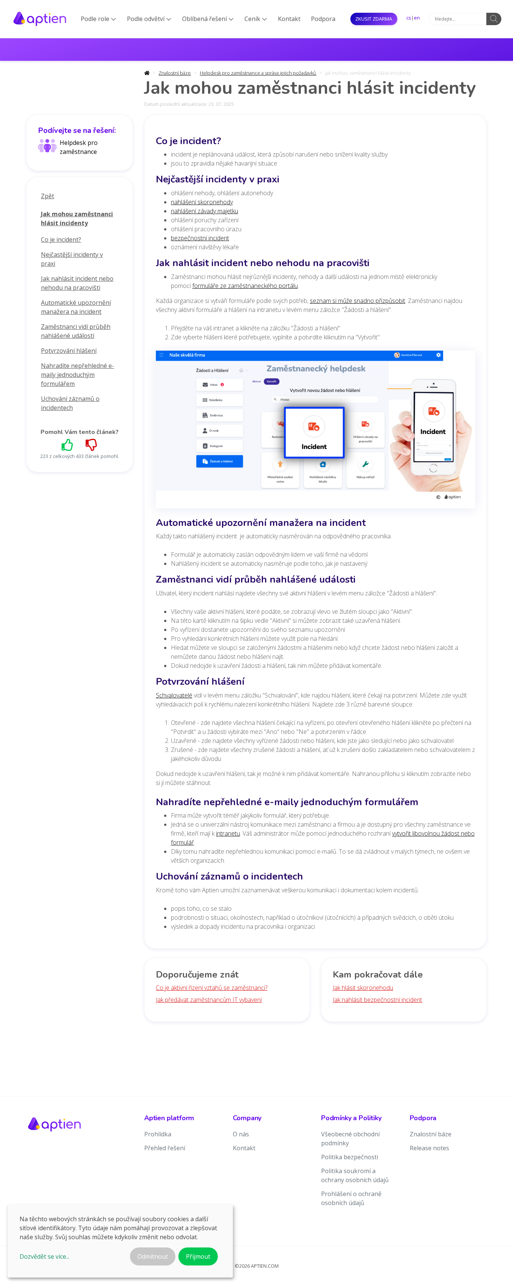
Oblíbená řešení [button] (208, 19)
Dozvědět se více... (44, 1256)
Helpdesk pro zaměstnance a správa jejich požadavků (258, 72)
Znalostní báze (174, 72)
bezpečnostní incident (200, 238)
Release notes (429, 1148)
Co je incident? (61, 239)
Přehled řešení (164, 1148)
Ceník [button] (255, 19)
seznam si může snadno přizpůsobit (357, 301)
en (417, 17)
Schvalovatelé (174, 695)
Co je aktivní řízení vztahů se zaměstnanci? (211, 988)
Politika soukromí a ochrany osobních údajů (355, 1175)
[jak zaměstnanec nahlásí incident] (315, 432)
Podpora (323, 19)
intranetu (228, 833)
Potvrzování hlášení (69, 350)
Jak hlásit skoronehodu (363, 988)
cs (408, 17)
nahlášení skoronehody (202, 202)
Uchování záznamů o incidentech (70, 403)
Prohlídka (157, 1134)
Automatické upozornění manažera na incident (76, 307)
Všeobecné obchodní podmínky (350, 1138)
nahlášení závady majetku (204, 211)
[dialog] (120, 1240)
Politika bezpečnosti (349, 1157)
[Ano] (68, 445)
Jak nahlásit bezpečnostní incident (377, 1000)
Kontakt (289, 19)
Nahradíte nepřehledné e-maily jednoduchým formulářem (77, 375)
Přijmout (198, 1256)
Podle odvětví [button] (149, 19)
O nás (241, 1134)
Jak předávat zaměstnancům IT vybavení (209, 1000)
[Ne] (92, 445)
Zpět (47, 196)
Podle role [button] (98, 19)
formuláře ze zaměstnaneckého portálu (245, 286)
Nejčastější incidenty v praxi (72, 259)
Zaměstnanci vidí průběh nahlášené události (75, 331)
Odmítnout (152, 1256)
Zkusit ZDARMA (373, 18)
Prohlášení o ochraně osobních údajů (351, 1198)
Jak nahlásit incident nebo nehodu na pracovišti (77, 283)
